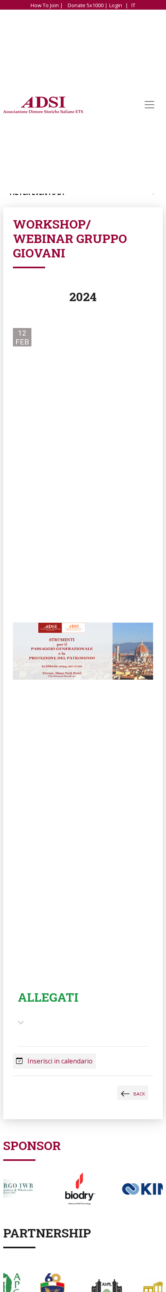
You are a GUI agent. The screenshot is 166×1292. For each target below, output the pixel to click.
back (139, 1094)
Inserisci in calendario (59, 1061)
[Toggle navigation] (149, 105)
